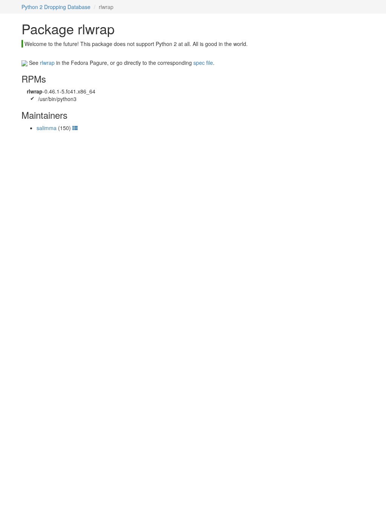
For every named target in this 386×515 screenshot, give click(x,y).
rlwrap (47, 62)
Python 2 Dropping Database (55, 7)
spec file (203, 62)
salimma (47, 128)
